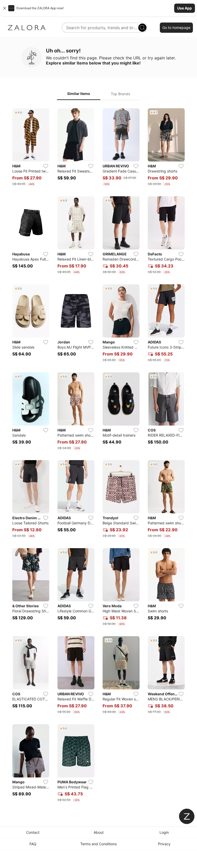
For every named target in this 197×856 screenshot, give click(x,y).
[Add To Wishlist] (45, 166)
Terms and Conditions (98, 844)
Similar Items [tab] (78, 93)
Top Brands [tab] (120, 94)
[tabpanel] (98, 456)
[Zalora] (26, 27)
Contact (33, 832)
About (99, 832)
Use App (184, 8)
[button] (98, 8)
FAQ (32, 844)
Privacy (164, 844)
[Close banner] (4, 8)
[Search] (142, 28)
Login (164, 832)
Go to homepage (176, 27)
